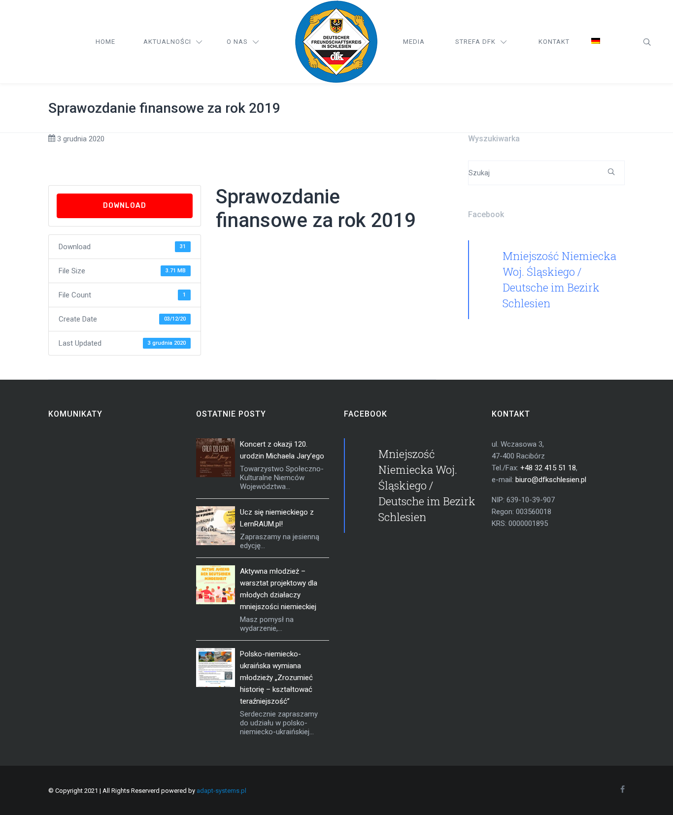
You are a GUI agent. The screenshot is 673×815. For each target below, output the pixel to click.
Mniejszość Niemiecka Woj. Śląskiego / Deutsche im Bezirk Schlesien (426, 485)
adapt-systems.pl (221, 790)
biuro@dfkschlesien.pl (550, 479)
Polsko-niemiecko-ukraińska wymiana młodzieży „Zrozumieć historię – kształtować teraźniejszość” (276, 678)
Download (124, 205)
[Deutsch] (596, 42)
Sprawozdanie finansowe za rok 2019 (164, 108)
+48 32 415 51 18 (548, 467)
